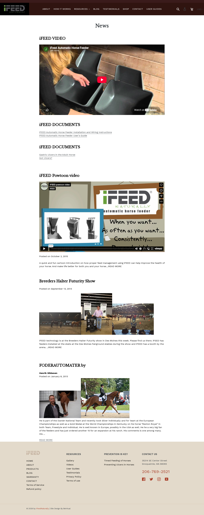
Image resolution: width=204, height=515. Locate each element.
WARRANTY (32, 477)
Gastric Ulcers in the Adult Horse (57, 154)
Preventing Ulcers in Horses (119, 464)
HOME (29, 461)
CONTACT (31, 481)
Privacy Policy (73, 476)
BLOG (29, 473)
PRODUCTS (32, 469)
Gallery (70, 460)
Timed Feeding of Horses (117, 460)
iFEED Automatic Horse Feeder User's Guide (63, 135)
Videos (69, 464)
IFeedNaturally (42, 509)
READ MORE (46, 440)
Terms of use (73, 480)
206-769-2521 (156, 471)
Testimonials (73, 472)
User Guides (72, 468)
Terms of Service (35, 485)
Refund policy (33, 489)
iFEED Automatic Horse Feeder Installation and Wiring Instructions (75, 132)
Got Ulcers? (45, 158)
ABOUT (30, 465)
